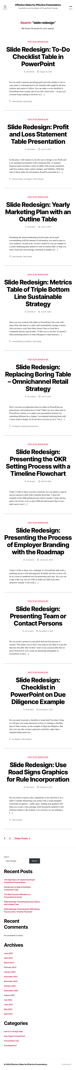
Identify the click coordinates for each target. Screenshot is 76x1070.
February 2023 (10, 967)
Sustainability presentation (22, 341)
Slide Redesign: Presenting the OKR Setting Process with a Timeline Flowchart (38, 462)
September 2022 (11, 991)
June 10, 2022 (46, 312)
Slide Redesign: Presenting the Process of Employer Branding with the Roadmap (38, 541)
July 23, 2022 (46, 149)
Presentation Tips (11, 1041)
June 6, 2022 (46, 397)
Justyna (33, 397)
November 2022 (11, 981)
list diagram (28, 179)
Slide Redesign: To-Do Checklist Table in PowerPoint (38, 57)
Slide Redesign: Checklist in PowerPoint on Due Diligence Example (38, 690)
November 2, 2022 (46, 710)
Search (6, 857)
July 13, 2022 (46, 227)
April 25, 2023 (46, 481)
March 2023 (9, 963)
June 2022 (8, 1005)
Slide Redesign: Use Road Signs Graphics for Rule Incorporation (38, 772)
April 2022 (8, 1014)
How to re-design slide (38, 42)
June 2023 (8, 953)
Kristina (31, 72)
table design (27, 101)
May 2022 (8, 1009)
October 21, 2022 (46, 787)
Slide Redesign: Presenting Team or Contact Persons (38, 616)
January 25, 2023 (46, 560)
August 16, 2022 (46, 72)
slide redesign (17, 101)
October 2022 (10, 986)
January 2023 (10, 972)
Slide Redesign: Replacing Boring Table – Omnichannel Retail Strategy (38, 377)
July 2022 (8, 1000)
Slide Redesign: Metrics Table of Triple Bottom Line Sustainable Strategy (38, 293)
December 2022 (11, 977)
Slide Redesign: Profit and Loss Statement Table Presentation (38, 134)
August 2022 (9, 995)
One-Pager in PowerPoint (14, 1036)
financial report (17, 179)
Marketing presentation (29, 426)
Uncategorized (10, 1045)
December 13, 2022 (46, 631)
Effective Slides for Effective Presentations (38, 5)
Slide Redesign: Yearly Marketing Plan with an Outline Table (38, 212)
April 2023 (8, 958)
